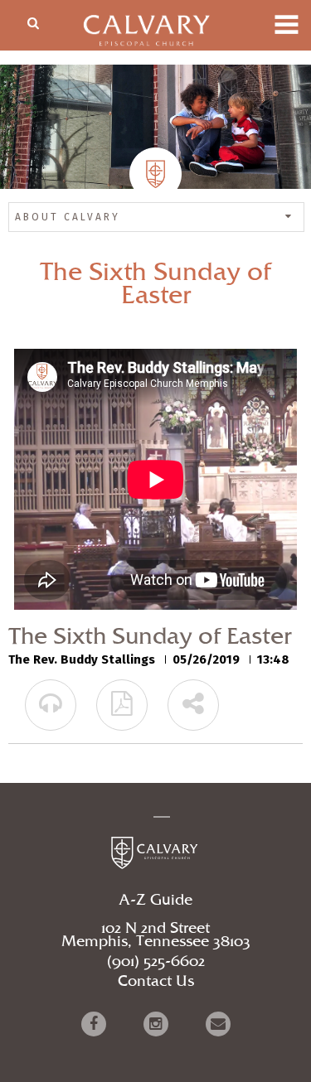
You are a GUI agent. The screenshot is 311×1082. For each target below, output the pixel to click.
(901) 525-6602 (156, 961)
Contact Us (156, 981)
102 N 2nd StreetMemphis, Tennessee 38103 (155, 935)
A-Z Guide (155, 900)
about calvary (67, 217)
